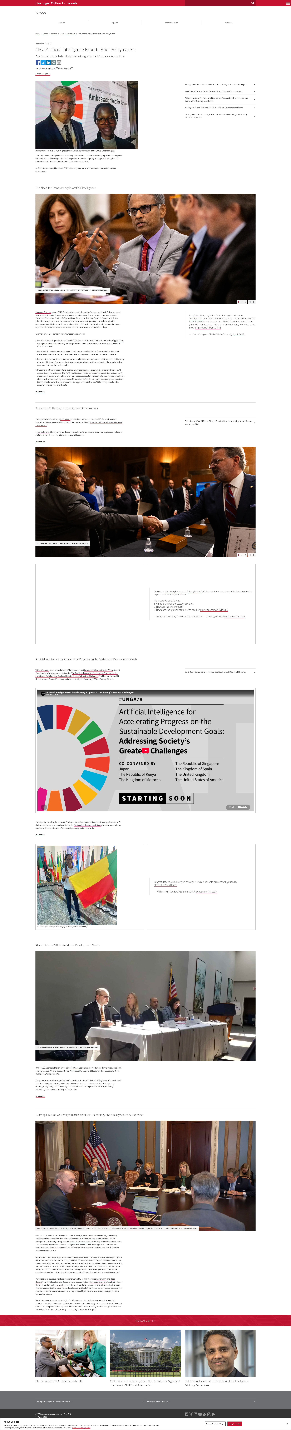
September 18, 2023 (206, 891)
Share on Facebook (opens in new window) (38, 62)
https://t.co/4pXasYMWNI (208, 327)
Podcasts (228, 23)
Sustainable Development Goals (87, 825)
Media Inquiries (43, 73)
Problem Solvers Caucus (80, 1241)
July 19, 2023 (237, 334)
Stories (62, 23)
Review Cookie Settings (215, 1424)
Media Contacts (171, 23)
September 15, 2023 (234, 616)
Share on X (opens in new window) (43, 62)
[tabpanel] (145, 249)
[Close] (287, 1423)
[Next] (254, 302)
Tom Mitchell (59, 1285)
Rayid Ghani (65, 419)
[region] (145, 1424)
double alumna (56, 1247)
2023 (62, 34)
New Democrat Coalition (97, 1238)
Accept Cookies (235, 1424)
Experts (115, 23)
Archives (54, 34)
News (40, 13)
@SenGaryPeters (173, 591)
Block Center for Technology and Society (100, 1235)
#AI (209, 324)
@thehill (197, 315)
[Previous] (250, 302)
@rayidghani (195, 591)
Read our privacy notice (81, 1428)
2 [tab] (241, 302)
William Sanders (42, 670)
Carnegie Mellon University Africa (98, 670)
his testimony (43, 432)
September (71, 34)
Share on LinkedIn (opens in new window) (48, 62)
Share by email (59, 62)
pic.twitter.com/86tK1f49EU (214, 609)
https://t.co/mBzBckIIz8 (165, 884)
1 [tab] (238, 302)
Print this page (53, 62)
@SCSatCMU (195, 318)
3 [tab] (245, 302)
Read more (40, 835)
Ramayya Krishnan (98, 1282)
